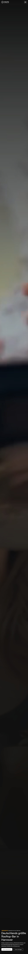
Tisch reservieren (7, 949)
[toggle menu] (25, 2)
